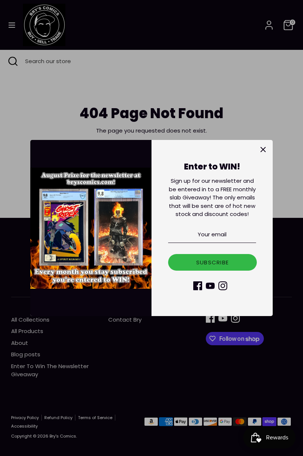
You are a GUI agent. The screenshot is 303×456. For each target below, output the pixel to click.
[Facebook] (197, 285)
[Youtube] (210, 285)
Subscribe (212, 262)
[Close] (263, 149)
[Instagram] (222, 285)
